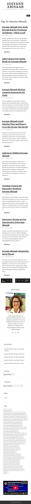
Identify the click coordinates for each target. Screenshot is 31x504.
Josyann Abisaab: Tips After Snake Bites (14, 357)
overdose (21, 457)
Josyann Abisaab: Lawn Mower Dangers (14, 360)
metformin (15, 446)
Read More (7, 52)
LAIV (5, 446)
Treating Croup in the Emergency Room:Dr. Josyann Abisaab (12, 189)
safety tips (6, 460)
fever (21, 434)
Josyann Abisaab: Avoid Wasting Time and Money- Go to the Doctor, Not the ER (15, 124)
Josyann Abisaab (15, 5)
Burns (17, 416)
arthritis (6, 416)
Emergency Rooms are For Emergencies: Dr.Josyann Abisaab (14, 222)
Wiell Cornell (20, 469)
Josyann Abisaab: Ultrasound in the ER (14, 363)
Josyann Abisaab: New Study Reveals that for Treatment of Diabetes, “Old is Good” (15, 30)
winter (5, 472)
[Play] (5, 493)
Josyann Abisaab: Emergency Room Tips (14, 354)
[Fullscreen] (26, 493)
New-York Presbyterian (9, 451)
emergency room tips (9, 434)
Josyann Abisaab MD (9, 443)
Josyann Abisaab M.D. (19, 440)
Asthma (12, 416)
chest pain (23, 416)
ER (17, 434)
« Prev (3, 280)
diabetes (11, 422)
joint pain (20, 437)
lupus (9, 446)
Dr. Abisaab (18, 422)
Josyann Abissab (20, 443)
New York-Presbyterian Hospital (12, 454)
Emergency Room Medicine (11, 431)
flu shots (6, 437)
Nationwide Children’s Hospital (12, 448)
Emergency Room (8, 428)
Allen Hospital (7, 410)
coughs (25, 419)
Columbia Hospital (16, 419)
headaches (13, 437)
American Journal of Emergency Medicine (14, 413)
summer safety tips (9, 463)
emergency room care (20, 428)
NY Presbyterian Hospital (10, 457)
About (5, 398)
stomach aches (15, 460)
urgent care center (9, 466)
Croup (5, 422)
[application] (15, 488)
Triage (17, 463)
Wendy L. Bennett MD (9, 469)
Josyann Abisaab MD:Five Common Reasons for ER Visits (13, 92)
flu (25, 434)
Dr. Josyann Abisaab (9, 425)
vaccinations (18, 466)
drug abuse (19, 425)
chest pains (7, 419)
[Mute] (23, 493)
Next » (26, 280)
